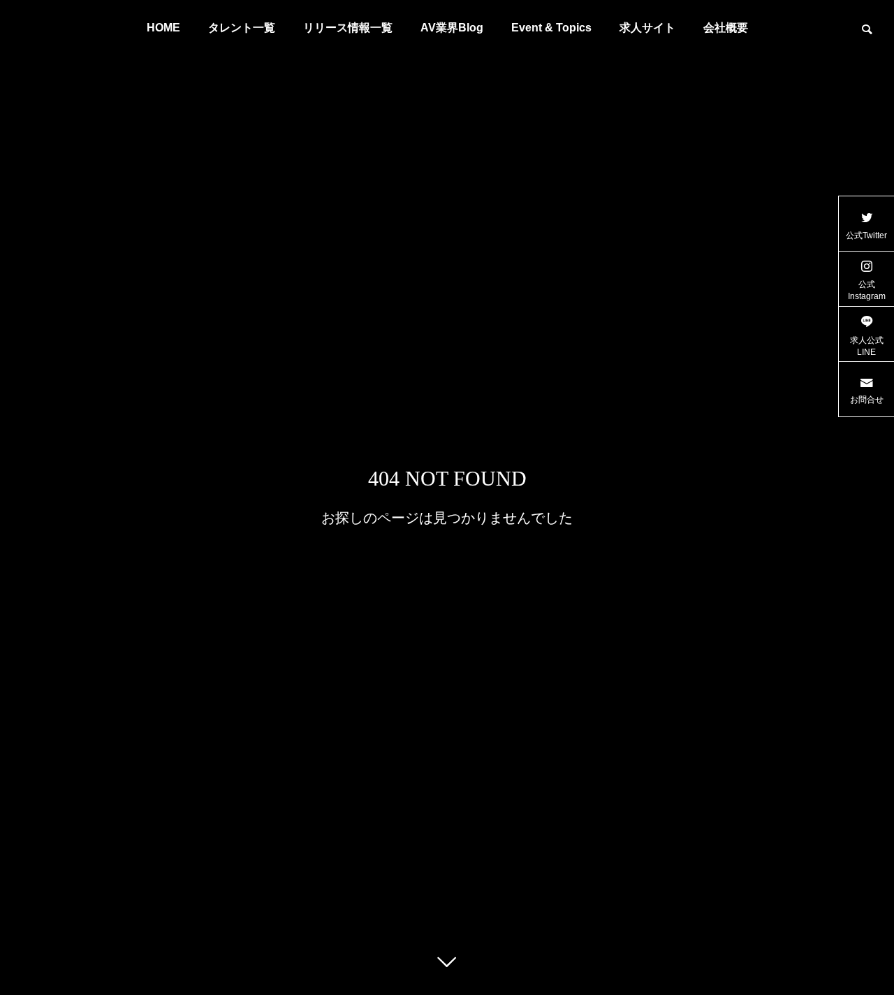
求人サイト (647, 28)
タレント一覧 (241, 28)
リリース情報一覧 (348, 28)
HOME (163, 28)
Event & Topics (551, 28)
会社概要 (725, 28)
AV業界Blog (451, 28)
